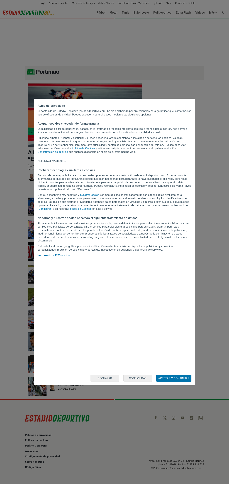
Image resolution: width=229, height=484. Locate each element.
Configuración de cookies (53, 151)
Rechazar (105, 378)
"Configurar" (45, 208)
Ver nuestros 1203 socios (54, 255)
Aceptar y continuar (173, 378)
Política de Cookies (83, 148)
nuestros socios (89, 194)
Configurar (138, 378)
